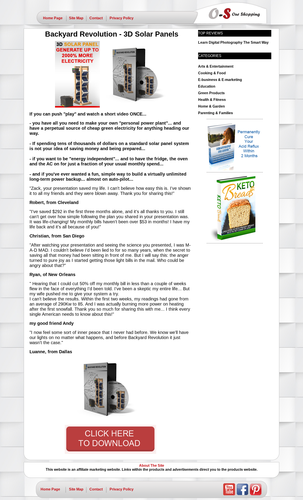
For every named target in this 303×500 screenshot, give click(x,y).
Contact (96, 18)
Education (206, 86)
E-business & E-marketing (220, 80)
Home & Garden (211, 106)
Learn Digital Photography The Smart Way (233, 42)
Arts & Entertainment (215, 66)
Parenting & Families (215, 113)
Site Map (76, 18)
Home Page (53, 18)
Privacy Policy (122, 18)
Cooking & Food (212, 73)
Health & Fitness (212, 100)
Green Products (211, 93)
